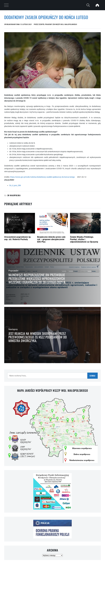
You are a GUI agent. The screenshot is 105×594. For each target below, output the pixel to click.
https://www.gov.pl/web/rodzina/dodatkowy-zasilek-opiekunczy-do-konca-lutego (43, 177)
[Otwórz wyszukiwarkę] (88, 5)
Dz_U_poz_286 (15, 185)
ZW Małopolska (13, 195)
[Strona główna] (97, 5)
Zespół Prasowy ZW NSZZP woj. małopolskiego (58, 24)
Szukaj (92, 375)
